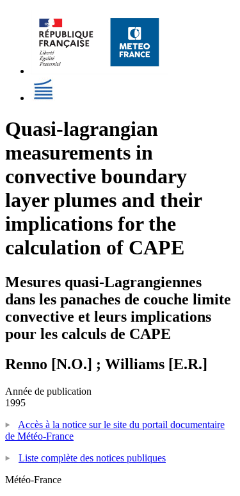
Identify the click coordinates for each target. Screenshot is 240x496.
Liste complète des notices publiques (92, 457)
